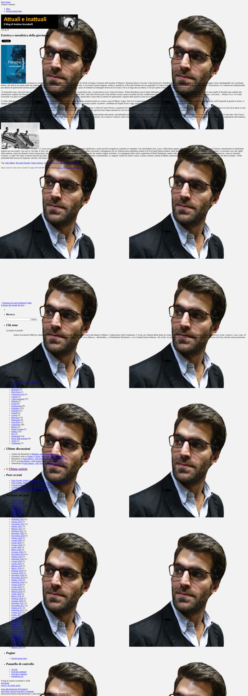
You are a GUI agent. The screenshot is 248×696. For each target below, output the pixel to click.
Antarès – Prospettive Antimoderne (25, 383)
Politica (14, 431)
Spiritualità (15, 436)
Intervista (15, 417)
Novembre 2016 (18, 633)
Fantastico (15, 408)
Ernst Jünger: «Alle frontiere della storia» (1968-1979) (45, 459)
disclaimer (5, 683)
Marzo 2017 (16, 624)
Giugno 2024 (16, 510)
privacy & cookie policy (11, 685)
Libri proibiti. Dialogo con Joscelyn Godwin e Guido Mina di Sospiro (39, 483)
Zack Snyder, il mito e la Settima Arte (26, 480)
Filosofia (14, 411)
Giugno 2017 (16, 617)
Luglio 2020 (16, 543)
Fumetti (14, 413)
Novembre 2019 (18, 554)
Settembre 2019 (17, 559)
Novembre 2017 (18, 605)
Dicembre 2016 (17, 631)
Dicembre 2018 (17, 575)
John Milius (10, 163)
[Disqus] (124, 203)
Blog (8, 9)
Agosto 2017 (16, 612)
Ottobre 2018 (16, 580)
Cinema (60, 168)
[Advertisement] (25, 357)
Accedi (14, 669)
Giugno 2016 (16, 645)
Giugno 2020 (16, 545)
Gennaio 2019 (17, 573)
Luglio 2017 (16, 615)
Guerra (14, 415)
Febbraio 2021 (17, 531)
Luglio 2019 (16, 564)
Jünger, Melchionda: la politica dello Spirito (29, 490)
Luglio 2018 (16, 587)
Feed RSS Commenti (25, 691)
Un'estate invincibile (71, 163)
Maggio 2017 (16, 619)
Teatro (14, 441)
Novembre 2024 (18, 505)
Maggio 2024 (16, 512)
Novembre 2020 (18, 536)
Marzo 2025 (16, 503)
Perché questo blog (14, 11)
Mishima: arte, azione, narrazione (45, 454)
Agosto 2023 (16, 522)
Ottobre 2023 (16, 517)
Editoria (14, 401)
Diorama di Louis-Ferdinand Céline (17, 303)
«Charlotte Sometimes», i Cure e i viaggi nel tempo (32, 487)
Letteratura (79, 168)
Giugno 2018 (16, 589)
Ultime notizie (18, 469)
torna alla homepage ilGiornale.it (14, 689)
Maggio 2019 (16, 566)
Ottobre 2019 (16, 557)
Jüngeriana (15, 420)
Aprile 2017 (16, 622)
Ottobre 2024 (16, 508)
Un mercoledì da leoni (53, 163)
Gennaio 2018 (17, 601)
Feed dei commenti (19, 674)
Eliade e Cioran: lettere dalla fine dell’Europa (45, 456)
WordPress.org (17, 676)
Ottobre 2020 (16, 538)
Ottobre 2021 (16, 526)
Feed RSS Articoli (8, 691)
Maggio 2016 (16, 647)
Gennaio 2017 (17, 629)
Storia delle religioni (19, 438)
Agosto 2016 (16, 640)
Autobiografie (17, 387)
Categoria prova (17, 394)
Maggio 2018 (16, 591)
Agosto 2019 (16, 561)
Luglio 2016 (16, 643)
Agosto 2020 (16, 540)
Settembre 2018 (17, 582)
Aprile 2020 (16, 547)
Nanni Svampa (17, 429)
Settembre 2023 (17, 519)
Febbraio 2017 (17, 626)
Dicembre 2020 (17, 533)
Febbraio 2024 (17, 515)
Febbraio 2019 (17, 571)
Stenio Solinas (37, 163)
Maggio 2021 (16, 529)
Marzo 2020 (16, 550)
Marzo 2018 (16, 596)
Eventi (14, 404)
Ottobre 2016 (16, 636)
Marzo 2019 (16, 568)
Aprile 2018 (16, 594)
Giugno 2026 (16, 501)
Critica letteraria (69, 168)
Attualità (14, 385)
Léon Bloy (15, 422)
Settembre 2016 (17, 638)
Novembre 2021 (18, 524)
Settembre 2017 (17, 610)
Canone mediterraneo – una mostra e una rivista (30, 485)
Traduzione (16, 443)
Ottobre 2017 (16, 608)
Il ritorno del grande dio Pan (12, 305)
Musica (14, 427)
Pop (13, 434)
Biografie (15, 390)
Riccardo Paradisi (23, 163)
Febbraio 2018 (17, 598)
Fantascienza (16, 406)
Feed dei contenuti (18, 672)
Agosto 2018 (16, 584)
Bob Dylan (15, 392)
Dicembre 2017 (17, 603)
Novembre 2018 (18, 577)
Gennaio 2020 (17, 552)
